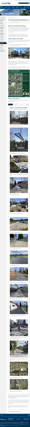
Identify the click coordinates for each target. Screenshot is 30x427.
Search (29, 3)
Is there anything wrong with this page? (14, 411)
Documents (16, 104)
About (26, 0)
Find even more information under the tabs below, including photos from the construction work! (18, 101)
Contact (29, 0)
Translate (16, 0)
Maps (24, 0)
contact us (15, 423)
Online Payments (20, 0)
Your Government (12, 17)
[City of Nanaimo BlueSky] (5, 419)
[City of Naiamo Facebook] (0, 419)
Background (27, 104)
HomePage (8, 17)
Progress (10, 104)
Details (22, 104)
